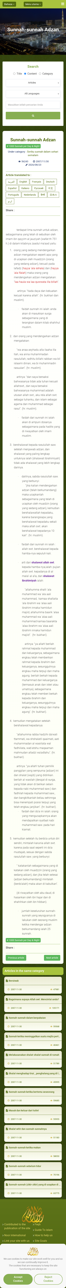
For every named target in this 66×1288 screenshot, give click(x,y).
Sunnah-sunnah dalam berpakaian (27, 1017)
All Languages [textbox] (32, 93)
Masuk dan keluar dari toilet (24, 1110)
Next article (52, 957)
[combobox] (33, 83)
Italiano (25, 188)
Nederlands (30, 194)
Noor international (15, 1235)
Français (36, 181)
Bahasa (8, 4)
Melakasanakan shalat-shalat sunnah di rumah (34, 1054)
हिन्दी (43, 194)
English (23, 181)
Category (47, 73)
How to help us (43, 1235)
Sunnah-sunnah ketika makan (25, 1147)
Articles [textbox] (32, 82)
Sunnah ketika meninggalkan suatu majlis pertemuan (37, 1036)
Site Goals (41, 1240)
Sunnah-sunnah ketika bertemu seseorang (31, 1092)
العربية (11, 181)
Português (13, 194)
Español (12, 188)
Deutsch (50, 181)
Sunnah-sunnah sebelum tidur (25, 1166)
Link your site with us (16, 1240)
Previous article (16, 957)
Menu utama (32, 4)
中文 (50, 188)
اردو (10, 201)
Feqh (38, 1224)
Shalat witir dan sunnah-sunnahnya (28, 1129)
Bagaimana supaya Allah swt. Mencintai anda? (34, 999)
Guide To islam (44, 1230)
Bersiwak (14, 980)
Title (19, 73)
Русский (38, 188)
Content (32, 73)
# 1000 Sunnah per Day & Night (23, 146)
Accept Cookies (18, 1278)
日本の (53, 194)
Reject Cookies (48, 1278)
